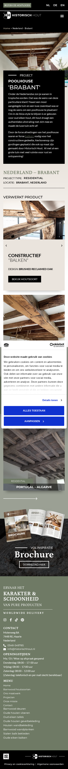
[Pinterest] (22, 620)
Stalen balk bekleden (16, 733)
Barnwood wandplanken (18, 729)
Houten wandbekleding (18, 725)
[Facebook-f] (10, 620)
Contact (8, 705)
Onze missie (10, 701)
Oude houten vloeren (16, 712)
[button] (62, 16)
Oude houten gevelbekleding (21, 721)
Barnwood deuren (14, 708)
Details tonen (50, 400)
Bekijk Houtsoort (24, 279)
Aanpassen (32, 421)
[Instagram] (5, 620)
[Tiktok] (16, 620)
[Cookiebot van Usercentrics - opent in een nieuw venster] (49, 345)
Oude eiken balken (15, 737)
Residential (33, 178)
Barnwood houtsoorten (16, 689)
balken (29, 136)
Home (6, 28)
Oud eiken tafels (13, 717)
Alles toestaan (34, 410)
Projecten (9, 697)
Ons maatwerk (11, 693)
